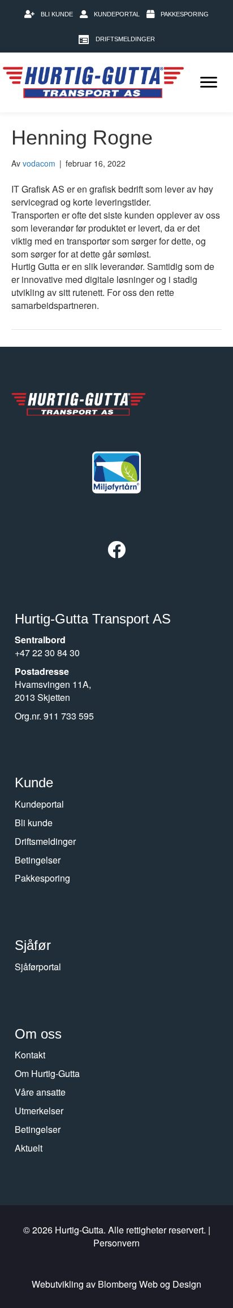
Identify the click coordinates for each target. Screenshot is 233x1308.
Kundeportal (39, 803)
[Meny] (209, 82)
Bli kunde (34, 822)
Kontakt (30, 1054)
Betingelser (38, 859)
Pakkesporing (42, 877)
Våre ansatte (40, 1091)
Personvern (116, 1242)
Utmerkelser (39, 1110)
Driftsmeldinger (45, 841)
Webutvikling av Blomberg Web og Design (116, 1284)
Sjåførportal (38, 966)
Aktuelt (28, 1147)
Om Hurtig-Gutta (47, 1073)
